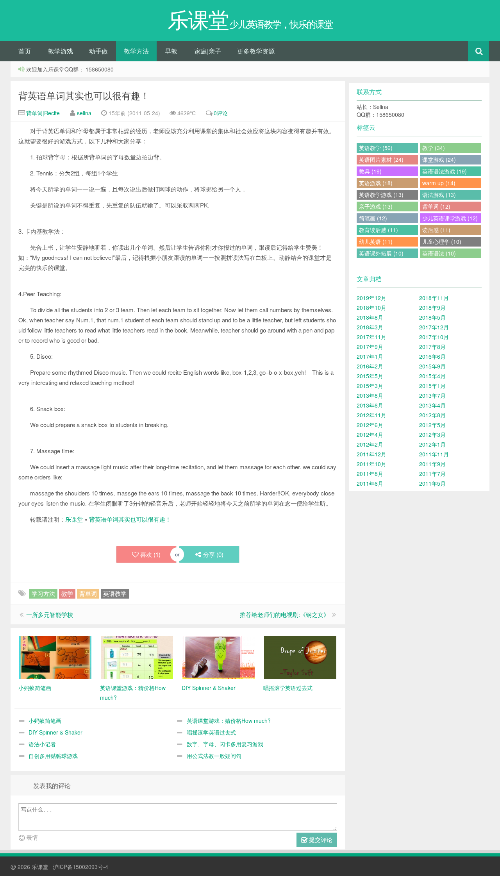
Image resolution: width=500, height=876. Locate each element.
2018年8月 (370, 317)
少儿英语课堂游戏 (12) (450, 218)
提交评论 (319, 839)
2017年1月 (370, 356)
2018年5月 (432, 317)
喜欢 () (150, 554)
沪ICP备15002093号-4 (80, 867)
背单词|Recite (42, 113)
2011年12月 (371, 454)
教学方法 (136, 50)
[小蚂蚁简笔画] (55, 657)
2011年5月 (432, 483)
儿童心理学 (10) (441, 241)
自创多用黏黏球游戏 (53, 756)
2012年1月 (432, 444)
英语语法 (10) (439, 253)
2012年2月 (370, 444)
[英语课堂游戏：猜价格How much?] (137, 657)
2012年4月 (370, 434)
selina (84, 113)
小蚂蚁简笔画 (45, 720)
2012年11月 (371, 415)
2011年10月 (371, 464)
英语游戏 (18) (376, 183)
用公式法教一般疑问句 (214, 756)
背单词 (88, 593)
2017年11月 (371, 337)
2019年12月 (371, 298)
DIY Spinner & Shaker (55, 732)
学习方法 (43, 593)
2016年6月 (432, 356)
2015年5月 (370, 376)
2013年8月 (370, 395)
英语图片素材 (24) (381, 159)
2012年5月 (432, 425)
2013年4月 (432, 405)
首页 (24, 50)
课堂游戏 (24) (439, 159)
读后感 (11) (436, 230)
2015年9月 (432, 366)
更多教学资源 (256, 50)
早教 (171, 50)
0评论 (221, 113)
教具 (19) (370, 171)
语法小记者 (42, 744)
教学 (67, 593)
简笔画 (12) (373, 218)
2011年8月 (370, 473)
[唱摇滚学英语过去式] (300, 657)
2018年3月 (370, 327)
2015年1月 (432, 386)
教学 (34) (433, 148)
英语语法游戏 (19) (444, 171)
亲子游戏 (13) (376, 206)
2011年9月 (432, 464)
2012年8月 (432, 415)
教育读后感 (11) (378, 230)
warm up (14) (438, 183)
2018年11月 (434, 298)
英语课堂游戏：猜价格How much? (229, 720)
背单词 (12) (436, 206)
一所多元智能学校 (49, 614)
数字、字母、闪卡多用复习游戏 (225, 744)
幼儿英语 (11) (376, 241)
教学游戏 (60, 50)
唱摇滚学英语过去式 (211, 732)
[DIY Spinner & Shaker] (218, 657)
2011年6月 (370, 483)
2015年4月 (432, 376)
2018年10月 (371, 307)
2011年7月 (432, 473)
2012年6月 (370, 425)
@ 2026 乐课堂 (30, 867)
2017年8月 (432, 346)
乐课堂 (74, 519)
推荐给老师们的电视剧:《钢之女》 (284, 614)
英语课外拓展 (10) (381, 253)
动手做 (98, 50)
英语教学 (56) (376, 148)
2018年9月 (432, 307)
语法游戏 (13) (439, 194)
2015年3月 (370, 386)
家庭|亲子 (208, 50)
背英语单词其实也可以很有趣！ (84, 95)
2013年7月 (432, 395)
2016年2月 (370, 366)
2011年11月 (434, 454)
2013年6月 (370, 405)
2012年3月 (432, 434)
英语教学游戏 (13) (381, 194)
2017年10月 (434, 337)
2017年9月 (370, 346)
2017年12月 (434, 327)
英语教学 (115, 593)
